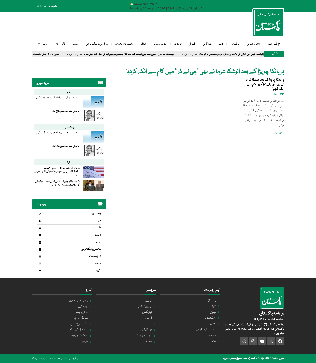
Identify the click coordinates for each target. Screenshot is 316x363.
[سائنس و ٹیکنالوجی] (40, 249)
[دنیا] (40, 220)
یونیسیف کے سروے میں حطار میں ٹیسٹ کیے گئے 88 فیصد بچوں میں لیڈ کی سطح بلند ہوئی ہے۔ (142, 54)
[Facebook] (280, 341)
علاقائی (207, 43)
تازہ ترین (97, 228)
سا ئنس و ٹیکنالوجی (97, 43)
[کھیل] (40, 270)
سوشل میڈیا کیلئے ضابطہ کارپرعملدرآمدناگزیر (58, 98)
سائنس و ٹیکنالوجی (91, 249)
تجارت (97, 235)
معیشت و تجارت (124, 43)
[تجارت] (40, 235)
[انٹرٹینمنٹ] (40, 256)
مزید (45, 43)
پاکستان (234, 43)
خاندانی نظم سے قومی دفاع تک (66, 111)
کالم (63, 43)
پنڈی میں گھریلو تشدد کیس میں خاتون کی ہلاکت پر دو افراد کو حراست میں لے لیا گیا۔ (251, 54)
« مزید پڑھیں (278, 133)
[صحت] (40, 263)
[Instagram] (253, 341)
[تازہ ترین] (40, 228)
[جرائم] (40, 242)
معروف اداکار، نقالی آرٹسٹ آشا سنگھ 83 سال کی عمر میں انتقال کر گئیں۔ (38, 54)
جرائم (144, 43)
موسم (76, 43)
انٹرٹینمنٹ (160, 43)
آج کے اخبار (274, 43)
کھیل (192, 43)
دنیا (221, 43)
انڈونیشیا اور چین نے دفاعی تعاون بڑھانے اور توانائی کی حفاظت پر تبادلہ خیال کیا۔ (57, 183)
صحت (178, 43)
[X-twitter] (271, 341)
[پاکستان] (40, 213)
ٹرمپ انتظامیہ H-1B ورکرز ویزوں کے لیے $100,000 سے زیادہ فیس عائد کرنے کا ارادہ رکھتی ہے (57, 171)
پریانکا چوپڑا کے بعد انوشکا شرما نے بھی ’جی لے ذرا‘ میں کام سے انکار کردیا (265, 84)
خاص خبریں (253, 43)
